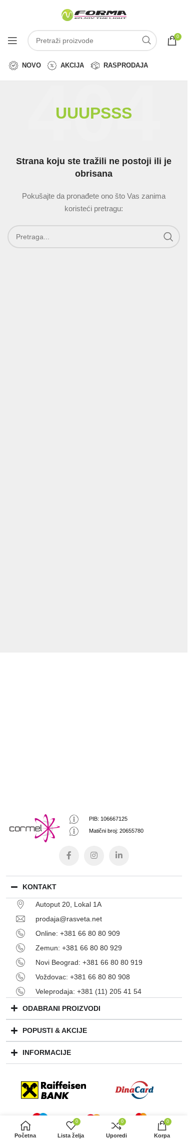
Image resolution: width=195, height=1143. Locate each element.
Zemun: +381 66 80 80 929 (79, 948)
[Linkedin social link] (119, 856)
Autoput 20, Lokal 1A (69, 904)
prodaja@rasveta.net (69, 919)
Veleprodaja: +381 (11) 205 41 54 (89, 991)
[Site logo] (94, 15)
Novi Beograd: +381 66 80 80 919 (89, 962)
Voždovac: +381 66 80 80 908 (83, 977)
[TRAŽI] (146, 40)
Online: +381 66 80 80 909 (78, 933)
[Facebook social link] (69, 856)
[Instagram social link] (94, 856)
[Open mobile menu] (12, 41)
